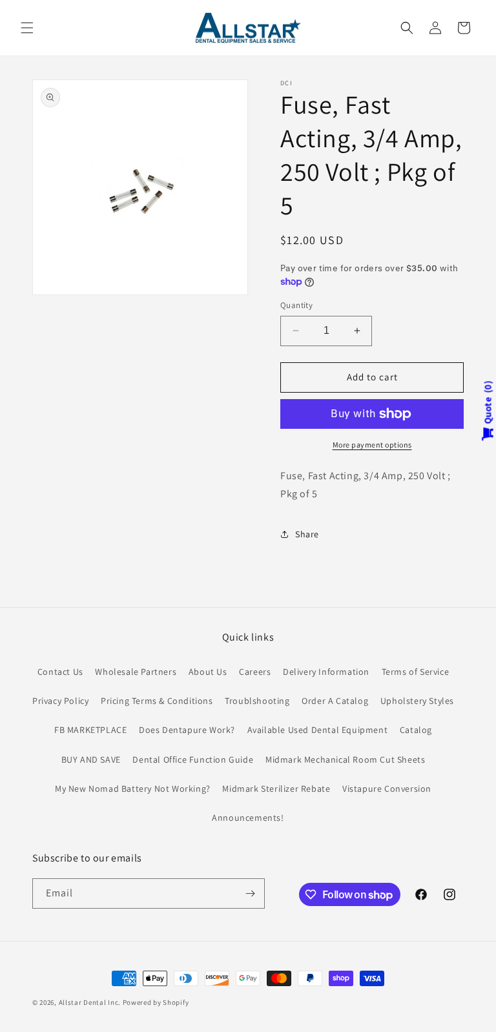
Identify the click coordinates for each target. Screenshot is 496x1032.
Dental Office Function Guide (192, 759)
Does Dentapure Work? (187, 730)
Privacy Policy (60, 701)
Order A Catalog (335, 701)
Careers (255, 671)
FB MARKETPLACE (90, 730)
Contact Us (60, 671)
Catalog (416, 730)
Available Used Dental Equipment (317, 730)
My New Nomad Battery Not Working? (133, 788)
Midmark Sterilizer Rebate (276, 788)
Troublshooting (257, 701)
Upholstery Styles (417, 701)
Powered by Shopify (156, 1002)
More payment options (372, 444)
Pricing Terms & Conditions (157, 701)
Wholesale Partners (135, 671)
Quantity (296, 305)
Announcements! (248, 817)
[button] (27, 28)
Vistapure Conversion (386, 788)
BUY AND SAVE (91, 759)
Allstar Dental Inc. (91, 1002)
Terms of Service (416, 671)
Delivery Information (326, 671)
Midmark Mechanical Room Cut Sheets (345, 759)
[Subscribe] (250, 893)
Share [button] (307, 534)
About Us (208, 671)
